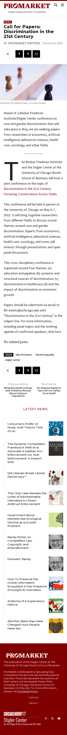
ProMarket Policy (27, 691)
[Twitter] (27, 54)
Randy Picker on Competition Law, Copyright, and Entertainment (19, 542)
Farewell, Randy (19, 559)
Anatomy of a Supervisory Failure (25, 603)
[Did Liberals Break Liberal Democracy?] (56, 478)
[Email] (36, 54)
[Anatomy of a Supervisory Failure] (56, 606)
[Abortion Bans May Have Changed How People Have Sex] (56, 626)
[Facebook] (19, 54)
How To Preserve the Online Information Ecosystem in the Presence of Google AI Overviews (27, 584)
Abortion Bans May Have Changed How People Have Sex (25, 624)
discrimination (24, 354)
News (7, 22)
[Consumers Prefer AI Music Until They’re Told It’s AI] (56, 428)
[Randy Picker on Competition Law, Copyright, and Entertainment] (56, 542)
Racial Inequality (45, 354)
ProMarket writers (24, 43)
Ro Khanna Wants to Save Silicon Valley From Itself (49, 391)
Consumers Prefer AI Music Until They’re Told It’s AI (25, 427)
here (57, 331)
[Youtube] (59, 718)
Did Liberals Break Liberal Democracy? (26, 475)
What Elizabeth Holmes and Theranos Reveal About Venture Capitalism (18, 392)
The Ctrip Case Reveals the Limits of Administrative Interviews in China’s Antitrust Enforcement (27, 498)
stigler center (12, 359)
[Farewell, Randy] (56, 564)
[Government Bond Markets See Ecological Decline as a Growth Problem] (56, 520)
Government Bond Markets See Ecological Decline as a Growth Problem (24, 520)
